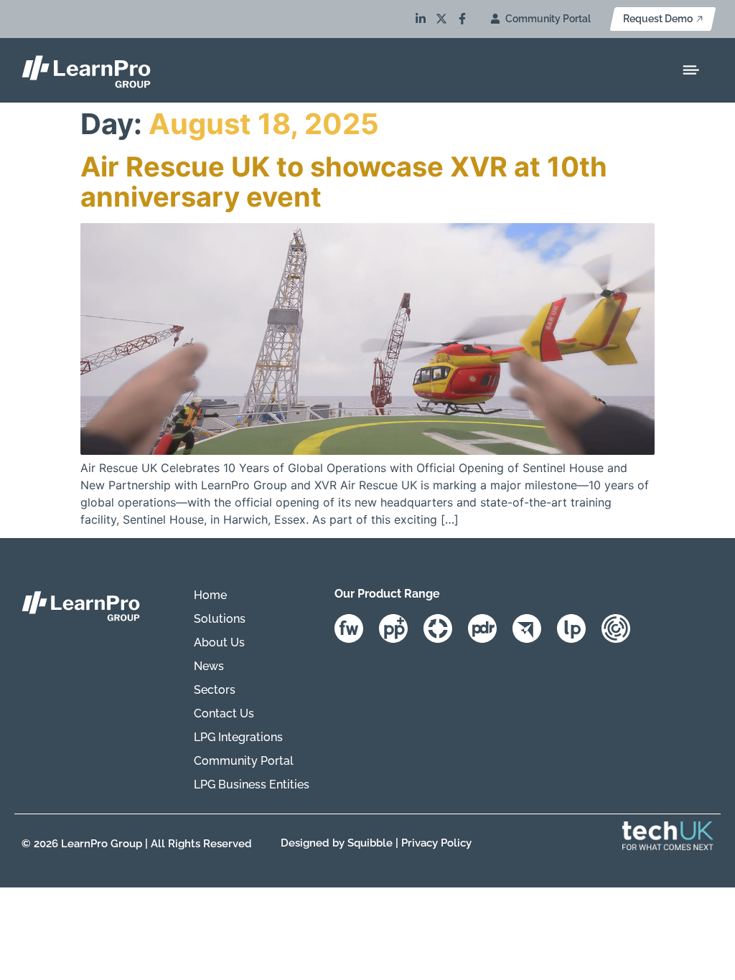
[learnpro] (577, 628)
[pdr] (488, 628)
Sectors (214, 690)
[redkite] (532, 628)
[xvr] (443, 628)
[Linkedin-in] (420, 18)
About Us (219, 642)
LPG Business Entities (251, 784)
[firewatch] (354, 628)
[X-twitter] (441, 18)
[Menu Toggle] (690, 70)
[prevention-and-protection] (399, 628)
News (209, 666)
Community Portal (244, 761)
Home (210, 595)
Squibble (370, 843)
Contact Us (224, 713)
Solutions (219, 619)
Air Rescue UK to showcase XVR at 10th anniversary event (343, 181)
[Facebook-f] (462, 18)
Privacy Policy (436, 843)
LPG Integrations (238, 737)
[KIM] (621, 628)
